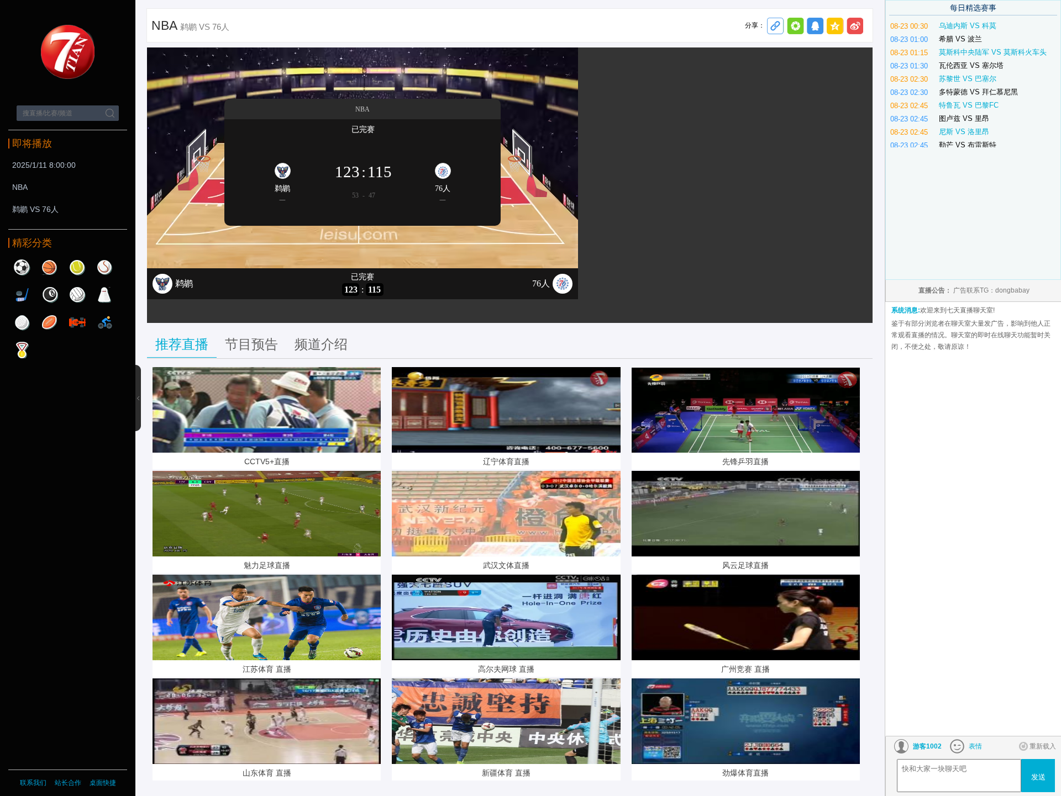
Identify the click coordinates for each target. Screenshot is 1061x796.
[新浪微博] (855, 26)
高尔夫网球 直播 (506, 669)
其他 (22, 350)
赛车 (77, 322)
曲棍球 (22, 294)
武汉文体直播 (506, 565)
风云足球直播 (745, 565)
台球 (49, 294)
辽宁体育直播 (506, 461)
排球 (77, 294)
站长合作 (69, 783)
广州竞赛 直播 (745, 669)
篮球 (49, 267)
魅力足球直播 (267, 565)
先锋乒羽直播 (745, 461)
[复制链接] (775, 26)
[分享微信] (795, 26)
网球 (77, 267)
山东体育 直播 (267, 772)
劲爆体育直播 (745, 772)
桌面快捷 (103, 783)
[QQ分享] (835, 26)
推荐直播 (181, 344)
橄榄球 (49, 322)
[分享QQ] (815, 26)
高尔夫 (22, 322)
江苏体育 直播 (267, 669)
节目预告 (251, 344)
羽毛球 (105, 294)
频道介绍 (321, 344)
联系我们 (33, 783)
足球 (22, 267)
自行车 (105, 322)
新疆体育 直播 (506, 772)
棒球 (105, 267)
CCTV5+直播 (267, 461)
